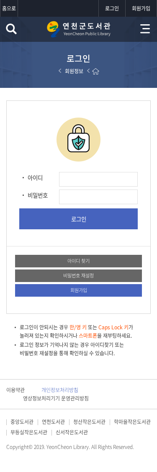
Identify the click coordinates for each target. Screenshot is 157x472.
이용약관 (15, 390)
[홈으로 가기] (95, 71)
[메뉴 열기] (145, 28)
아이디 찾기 (78, 260)
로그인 (112, 8)
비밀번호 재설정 (78, 275)
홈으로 (9, 8)
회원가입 (141, 8)
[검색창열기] (11, 29)
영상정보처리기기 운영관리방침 (56, 398)
